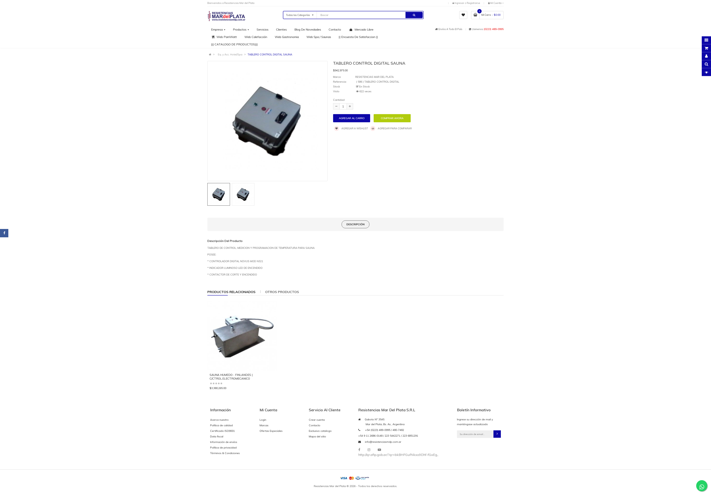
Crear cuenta (317, 419)
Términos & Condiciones (225, 453)
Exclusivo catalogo (320, 431)
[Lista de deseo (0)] (463, 15)
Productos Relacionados (231, 292)
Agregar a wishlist (354, 128)
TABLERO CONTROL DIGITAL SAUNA (270, 54)
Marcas (264, 425)
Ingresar (460, 2)
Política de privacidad (223, 447)
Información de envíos (223, 442)
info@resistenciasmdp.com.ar (383, 441)
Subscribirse (497, 434)
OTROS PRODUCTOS (282, 292)
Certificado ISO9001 (222, 431)
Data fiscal (216, 436)
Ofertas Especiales (271, 431)
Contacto (314, 425)
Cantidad (339, 100)
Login (263, 419)
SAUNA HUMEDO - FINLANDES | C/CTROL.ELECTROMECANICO (231, 376)
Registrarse (473, 2)
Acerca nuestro (219, 419)
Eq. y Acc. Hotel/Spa (230, 54)
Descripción (355, 224)
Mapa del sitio (317, 436)
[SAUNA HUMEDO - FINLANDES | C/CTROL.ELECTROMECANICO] (242, 336)
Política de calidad (221, 425)
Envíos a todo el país (450, 29)
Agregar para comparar (394, 128)
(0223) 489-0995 (494, 29)
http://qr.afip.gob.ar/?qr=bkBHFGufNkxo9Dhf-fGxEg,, (398, 455)
